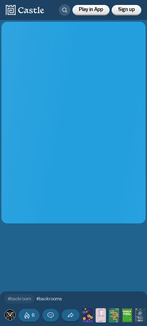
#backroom (19, 298)
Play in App (91, 9)
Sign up (126, 9)
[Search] (64, 10)
